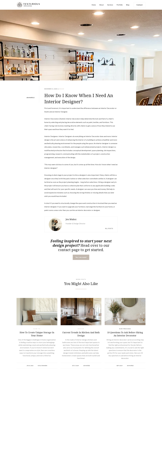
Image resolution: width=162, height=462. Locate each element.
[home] (33, 5)
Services (110, 5)
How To (36, 328)
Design (81, 328)
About (101, 5)
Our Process (125, 328)
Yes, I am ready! (81, 257)
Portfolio (120, 5)
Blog (127, 5)
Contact (139, 5)
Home (94, 5)
